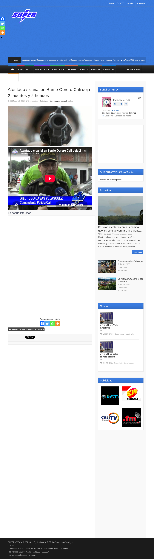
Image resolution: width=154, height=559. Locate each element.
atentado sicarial (18, 329)
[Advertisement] (95, 33)
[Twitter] (47, 323)
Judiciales (44, 101)
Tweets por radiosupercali (111, 180)
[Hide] (1, 38)
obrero (41, 329)
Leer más (138, 252)
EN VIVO (120, 3)
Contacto (141, 3)
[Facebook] (42, 323)
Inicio (111, 3)
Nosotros (130, 3)
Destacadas (33, 101)
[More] (57, 323)
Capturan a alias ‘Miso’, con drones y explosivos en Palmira (89, 60)
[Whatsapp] (52, 323)
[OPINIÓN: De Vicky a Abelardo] (106, 318)
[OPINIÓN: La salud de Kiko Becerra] (106, 347)
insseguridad (31, 329)
